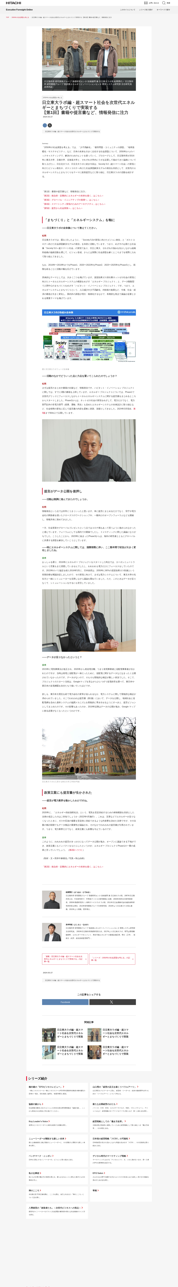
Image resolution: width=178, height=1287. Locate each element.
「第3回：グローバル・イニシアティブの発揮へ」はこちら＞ (71, 200)
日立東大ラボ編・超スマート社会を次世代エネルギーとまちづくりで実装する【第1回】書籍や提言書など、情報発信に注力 (88, 107)
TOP (7, 17)
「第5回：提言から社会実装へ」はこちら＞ (62, 208)
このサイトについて (127, 10)
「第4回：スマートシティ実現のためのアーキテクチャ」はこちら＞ (74, 204)
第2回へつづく (76, 850)
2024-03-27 (48, 117)
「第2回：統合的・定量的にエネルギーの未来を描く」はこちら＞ (73, 196)
